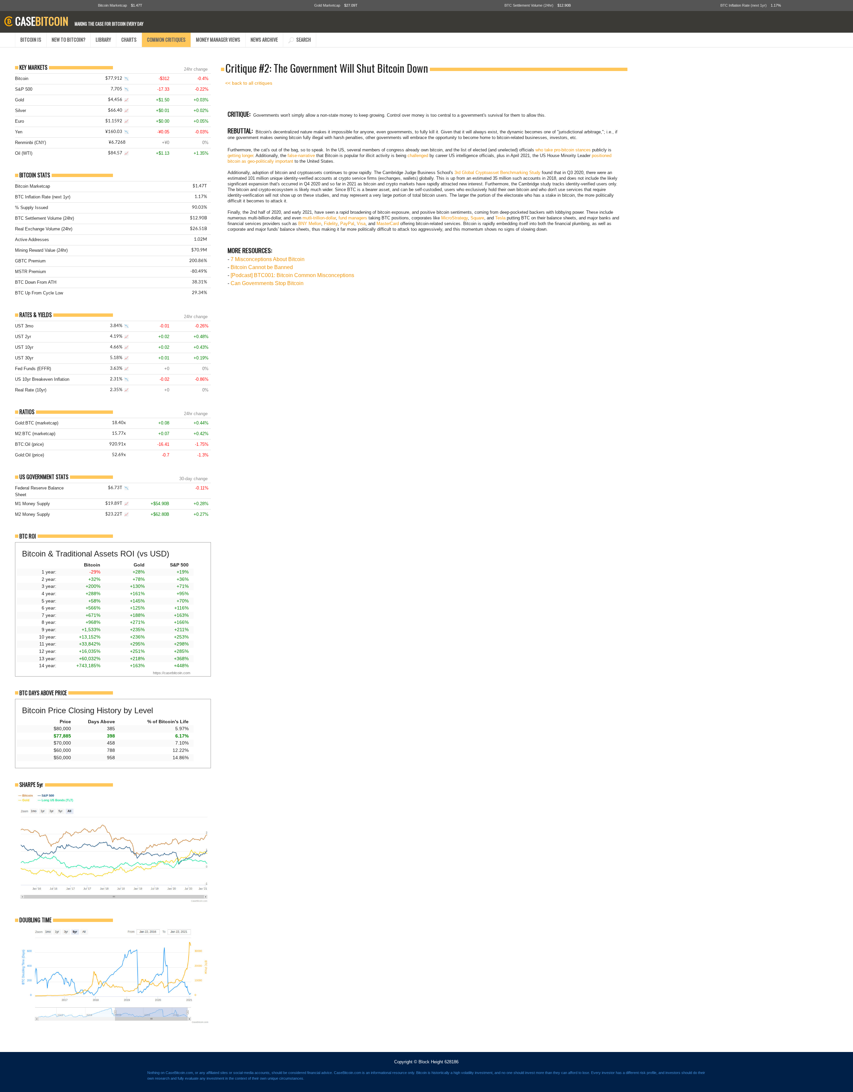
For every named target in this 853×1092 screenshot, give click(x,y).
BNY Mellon (309, 223)
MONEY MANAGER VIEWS (218, 39)
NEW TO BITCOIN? (68, 39)
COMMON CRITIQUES (166, 39)
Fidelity (331, 223)
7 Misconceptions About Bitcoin (268, 259)
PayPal (347, 223)
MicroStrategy (454, 217)
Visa (361, 223)
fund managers (353, 217)
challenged (418, 155)
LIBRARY (103, 39)
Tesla (500, 217)
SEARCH (302, 39)
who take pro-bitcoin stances (563, 149)
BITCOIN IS (30, 39)
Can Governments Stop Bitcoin (267, 283)
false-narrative (301, 155)
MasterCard (388, 223)
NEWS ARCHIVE (264, 39)
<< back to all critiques (248, 83)
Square (477, 217)
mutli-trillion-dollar (319, 217)
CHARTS (129, 39)
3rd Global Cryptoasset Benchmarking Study (497, 172)
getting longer (240, 155)
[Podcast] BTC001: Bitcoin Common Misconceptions (292, 275)
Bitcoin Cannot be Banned (262, 267)
